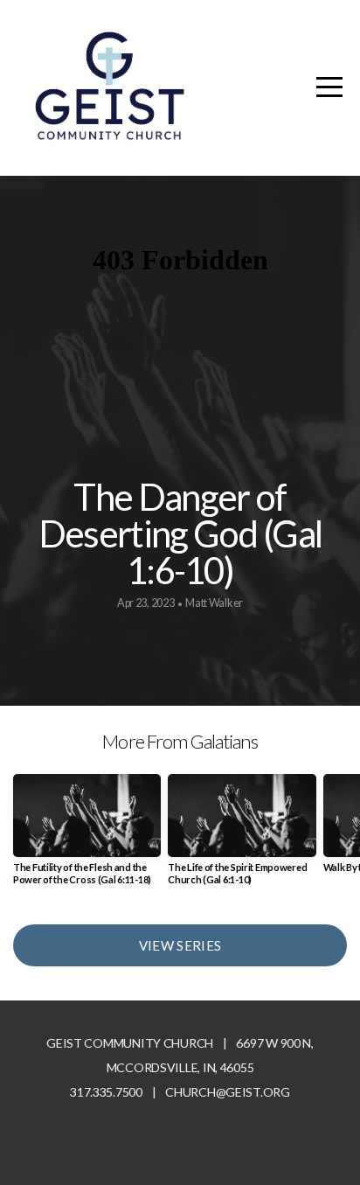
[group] (87, 836)
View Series (180, 945)
